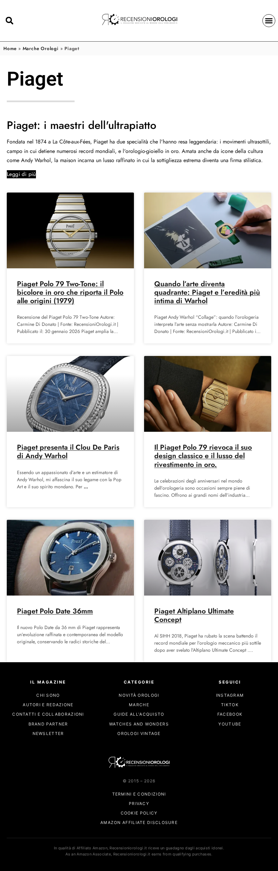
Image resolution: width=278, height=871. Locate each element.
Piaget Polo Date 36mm (55, 611)
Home (10, 48)
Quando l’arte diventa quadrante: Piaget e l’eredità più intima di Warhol (207, 292)
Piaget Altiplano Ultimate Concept (194, 615)
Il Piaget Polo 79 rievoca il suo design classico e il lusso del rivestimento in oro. (203, 455)
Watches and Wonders (139, 724)
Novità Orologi (139, 695)
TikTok (230, 704)
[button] (268, 20)
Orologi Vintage (139, 733)
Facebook (229, 714)
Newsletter (48, 733)
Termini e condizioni (139, 794)
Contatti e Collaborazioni (48, 714)
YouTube (229, 724)
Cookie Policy (139, 813)
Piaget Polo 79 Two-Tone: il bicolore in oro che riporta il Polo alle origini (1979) (70, 292)
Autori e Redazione (48, 704)
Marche (139, 704)
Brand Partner (48, 724)
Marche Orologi (41, 48)
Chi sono (48, 695)
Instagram (230, 695)
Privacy (139, 803)
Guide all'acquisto (139, 714)
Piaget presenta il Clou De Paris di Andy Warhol (68, 451)
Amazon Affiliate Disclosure (139, 822)
